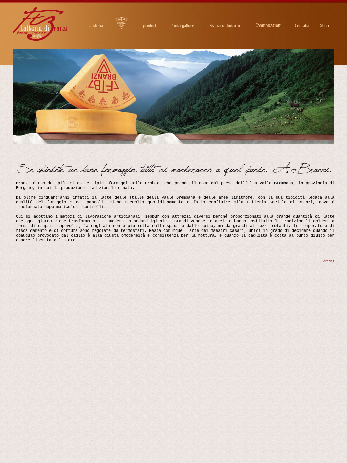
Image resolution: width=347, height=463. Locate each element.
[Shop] (324, 17)
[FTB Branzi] (122, 17)
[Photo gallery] (182, 17)
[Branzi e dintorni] (224, 17)
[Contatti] (302, 17)
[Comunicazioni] (268, 17)
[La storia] (95, 17)
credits (328, 261)
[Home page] (40, 39)
